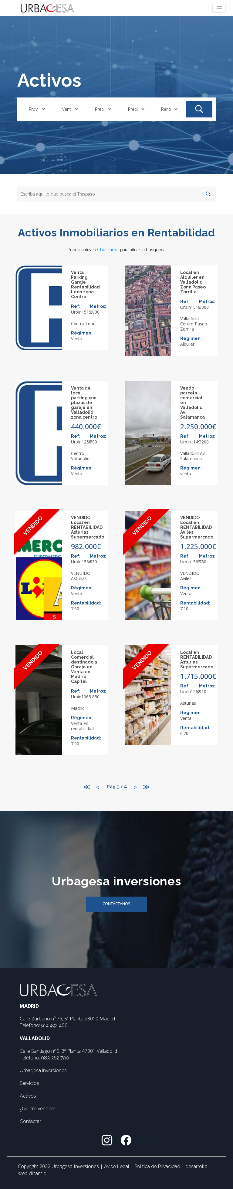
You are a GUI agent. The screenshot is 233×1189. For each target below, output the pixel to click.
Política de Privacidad (157, 1166)
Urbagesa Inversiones (43, 1070)
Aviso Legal (117, 1166)
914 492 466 (54, 1025)
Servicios (29, 1083)
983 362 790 (55, 1058)
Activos (28, 1096)
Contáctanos (116, 903)
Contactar (30, 1121)
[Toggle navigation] (219, 8)
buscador (109, 249)
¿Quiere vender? (37, 1109)
